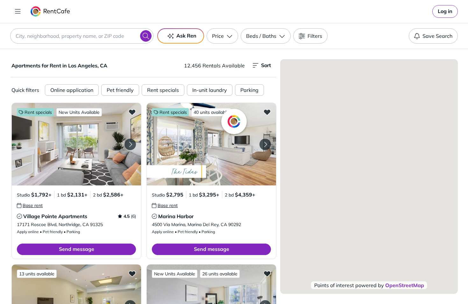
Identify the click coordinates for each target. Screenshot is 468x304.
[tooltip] (30, 205)
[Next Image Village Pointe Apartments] (130, 144)
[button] (76, 144)
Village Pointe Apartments (55, 216)
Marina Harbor (176, 216)
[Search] (146, 36)
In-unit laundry (209, 90)
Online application (71, 90)
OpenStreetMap (404, 285)
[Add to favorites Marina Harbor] (267, 112)
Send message (76, 249)
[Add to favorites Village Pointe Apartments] (132, 112)
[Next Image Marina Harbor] (265, 144)
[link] (445, 11)
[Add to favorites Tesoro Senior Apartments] (132, 273)
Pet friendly (120, 90)
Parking (249, 90)
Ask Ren (186, 35)
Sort (266, 65)
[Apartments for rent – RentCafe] (50, 11)
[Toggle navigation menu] (17, 11)
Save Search (437, 36)
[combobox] (81, 36)
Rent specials (163, 90)
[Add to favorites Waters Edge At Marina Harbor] (267, 273)
